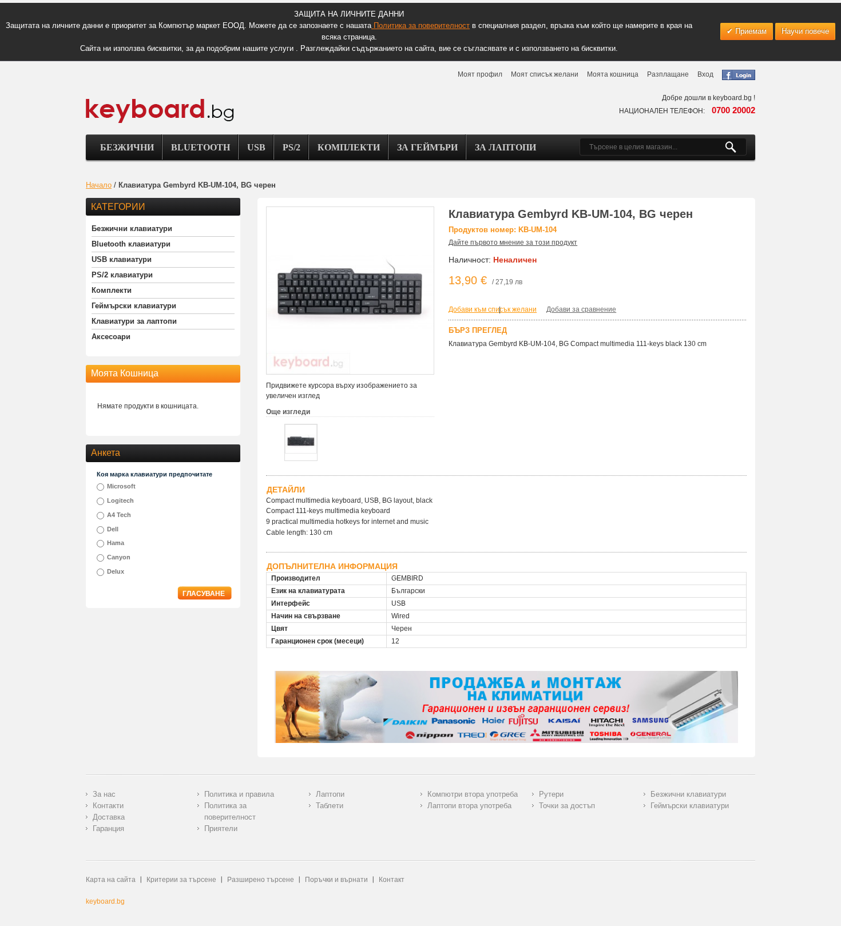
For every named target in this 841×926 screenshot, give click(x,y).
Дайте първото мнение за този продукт (513, 243)
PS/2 (291, 147)
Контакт (391, 880)
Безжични (127, 147)
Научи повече (805, 31)
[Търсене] (735, 147)
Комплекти (349, 147)
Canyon (118, 557)
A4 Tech (119, 514)
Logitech (120, 500)
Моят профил (480, 74)
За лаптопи (505, 147)
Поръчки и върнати (336, 880)
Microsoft (121, 486)
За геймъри (427, 147)
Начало (99, 185)
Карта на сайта (111, 880)
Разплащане (668, 74)
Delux (115, 571)
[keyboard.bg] (160, 102)
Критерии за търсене (181, 880)
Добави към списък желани (493, 309)
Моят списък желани (544, 74)
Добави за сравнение (581, 309)
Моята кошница (612, 74)
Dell (112, 529)
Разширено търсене (260, 880)
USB (256, 147)
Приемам (750, 31)
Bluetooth (200, 147)
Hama (115, 542)
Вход (705, 74)
